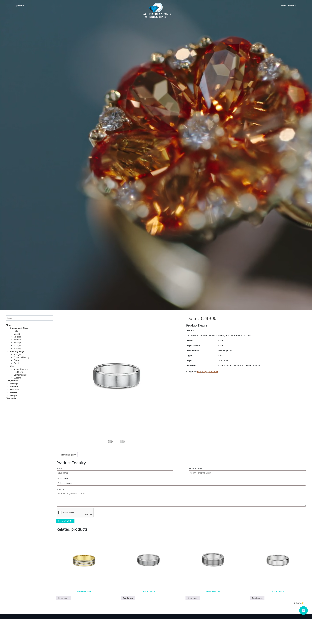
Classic (17, 334)
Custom (17, 377)
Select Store (62, 478)
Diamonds (11, 398)
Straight (17, 345)
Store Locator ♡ (288, 5)
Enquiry (60, 489)
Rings (8, 325)
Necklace (14, 389)
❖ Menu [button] (20, 5)
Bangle (13, 395)
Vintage (17, 342)
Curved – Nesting (21, 357)
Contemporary (20, 374)
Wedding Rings (17, 351)
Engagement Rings (19, 328)
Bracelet (14, 392)
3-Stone (17, 339)
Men (12, 366)
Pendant (14, 386)
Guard (17, 360)
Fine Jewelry (12, 380)
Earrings (14, 383)
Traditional (19, 372)
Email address (195, 468)
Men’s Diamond (21, 369)
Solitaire (17, 336)
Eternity (17, 348)
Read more (63, 598)
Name (59, 468)
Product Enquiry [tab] (68, 454)
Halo (16, 331)
